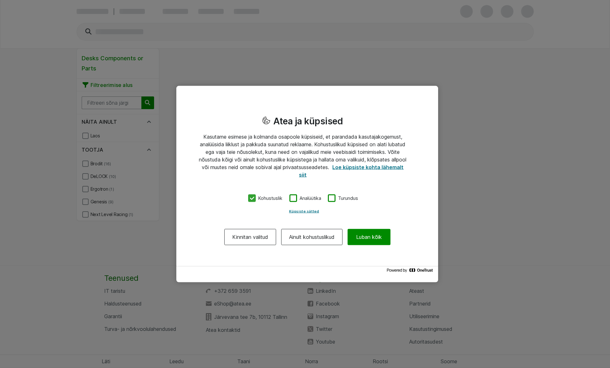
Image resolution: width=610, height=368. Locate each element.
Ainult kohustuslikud (312, 236)
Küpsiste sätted (304, 211)
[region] (307, 184)
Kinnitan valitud (250, 236)
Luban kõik (369, 236)
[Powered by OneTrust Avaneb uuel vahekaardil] (411, 272)
